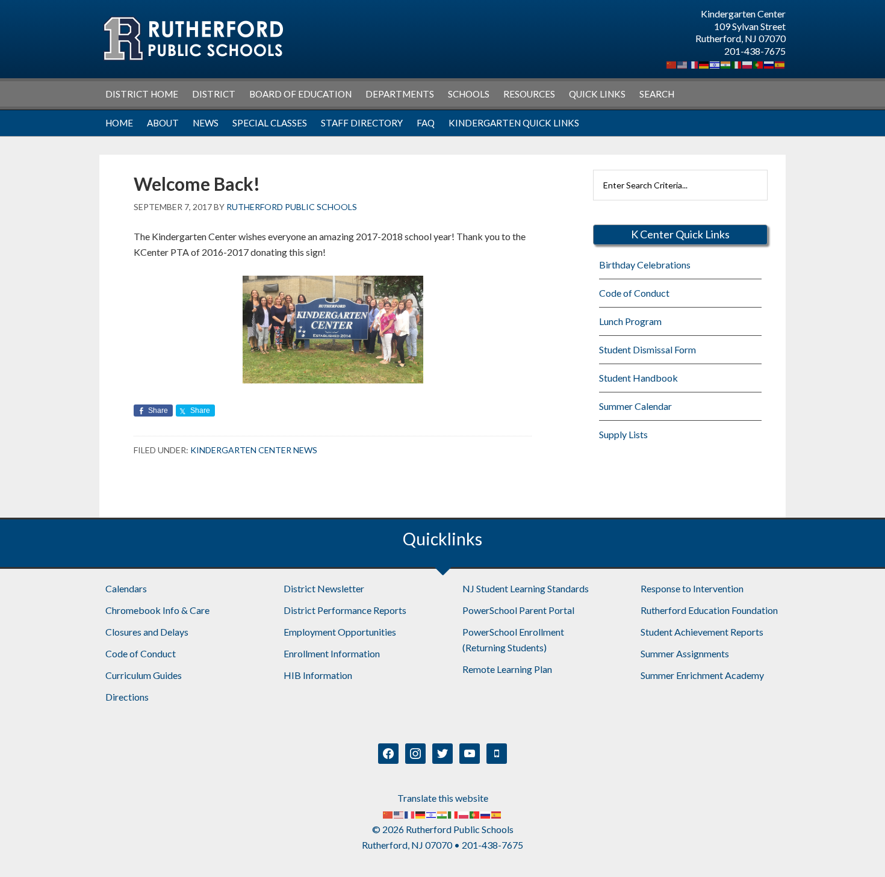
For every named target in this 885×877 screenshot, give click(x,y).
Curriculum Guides (143, 675)
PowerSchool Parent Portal (518, 610)
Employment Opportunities (340, 631)
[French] (693, 63)
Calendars (126, 588)
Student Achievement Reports (702, 631)
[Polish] (747, 63)
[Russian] (769, 63)
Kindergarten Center (192, 39)
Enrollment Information (332, 653)
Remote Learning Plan (507, 669)
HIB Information (318, 675)
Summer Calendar (635, 406)
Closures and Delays (146, 631)
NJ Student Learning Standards (525, 588)
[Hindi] (726, 63)
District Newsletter (324, 588)
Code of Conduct (634, 293)
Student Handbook (638, 377)
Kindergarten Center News (253, 450)
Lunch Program (630, 321)
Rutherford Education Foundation (709, 610)
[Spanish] (780, 63)
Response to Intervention (692, 588)
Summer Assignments (685, 653)
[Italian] (736, 63)
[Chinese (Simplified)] (671, 63)
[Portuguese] (758, 63)
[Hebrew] (715, 63)
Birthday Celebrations (645, 264)
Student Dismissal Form (647, 349)
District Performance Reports (345, 610)
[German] (704, 63)
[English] (682, 63)
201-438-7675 (755, 51)
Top (856, 848)
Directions (127, 696)
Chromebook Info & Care (157, 610)
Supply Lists (623, 434)
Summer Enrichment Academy (702, 675)
